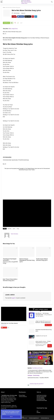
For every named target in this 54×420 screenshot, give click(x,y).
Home (4, 7)
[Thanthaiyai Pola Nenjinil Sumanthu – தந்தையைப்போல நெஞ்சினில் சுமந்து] (10, 247)
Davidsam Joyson (39, 344)
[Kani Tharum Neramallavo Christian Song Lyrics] (10, 268)
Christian (9, 228)
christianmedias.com (23, 418)
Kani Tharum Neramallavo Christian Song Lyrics (10, 279)
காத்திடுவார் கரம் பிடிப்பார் (41, 335)
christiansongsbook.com (34, 418)
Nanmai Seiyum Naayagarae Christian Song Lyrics (27, 260)
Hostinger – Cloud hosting (33, 375)
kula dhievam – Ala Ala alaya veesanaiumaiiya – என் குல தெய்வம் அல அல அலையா (44, 315)
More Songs (48, 325)
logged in (14, 298)
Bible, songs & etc (13, 28)
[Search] (52, 2)
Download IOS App (41, 399)
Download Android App (42, 400)
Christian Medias (41, 397)
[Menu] (1, 2)
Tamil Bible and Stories (37, 368)
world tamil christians (41, 395)
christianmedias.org (45, 418)
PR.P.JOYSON (41, 345)
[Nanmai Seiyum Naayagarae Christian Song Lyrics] (27, 247)
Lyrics (14, 228)
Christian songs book (41, 396)
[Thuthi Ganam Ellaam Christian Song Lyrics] (43, 247)
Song (18, 228)
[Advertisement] (27, 185)
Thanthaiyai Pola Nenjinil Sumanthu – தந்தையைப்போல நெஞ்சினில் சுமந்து (10, 261)
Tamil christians (16, 13)
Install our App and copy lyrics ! (36, 383)
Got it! (11, 416)
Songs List (23, 13)
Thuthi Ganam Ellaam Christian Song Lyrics (42, 259)
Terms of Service (23, 396)
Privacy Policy (22, 395)
